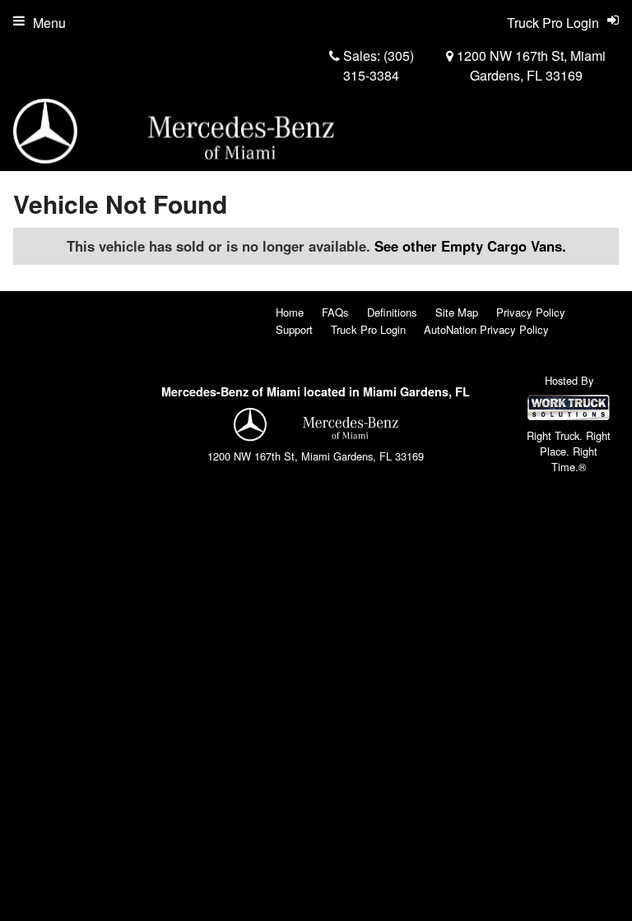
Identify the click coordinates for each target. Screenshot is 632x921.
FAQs (335, 312)
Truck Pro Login (368, 329)
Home (290, 312)
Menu (49, 22)
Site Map (456, 312)
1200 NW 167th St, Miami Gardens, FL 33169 (529, 65)
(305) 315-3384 (378, 65)
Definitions (392, 312)
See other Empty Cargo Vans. (470, 246)
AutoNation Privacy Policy (486, 329)
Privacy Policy (530, 312)
